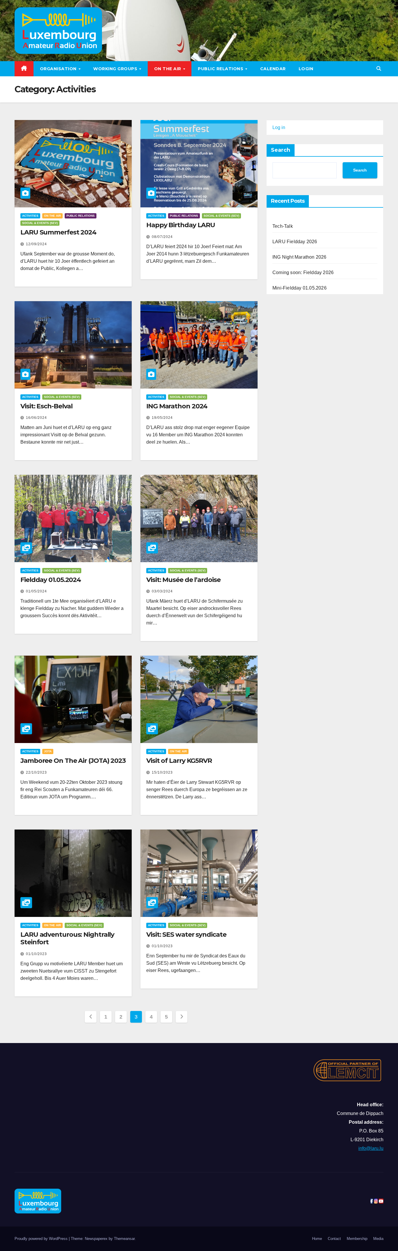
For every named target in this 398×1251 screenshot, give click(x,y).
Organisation (59, 68)
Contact (334, 1238)
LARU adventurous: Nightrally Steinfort (67, 938)
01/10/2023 (36, 954)
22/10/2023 (36, 772)
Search (280, 150)
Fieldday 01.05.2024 (50, 580)
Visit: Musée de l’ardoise (183, 580)
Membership (357, 1238)
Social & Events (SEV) (40, 223)
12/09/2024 (36, 244)
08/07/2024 (162, 237)
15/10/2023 (162, 772)
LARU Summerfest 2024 (58, 232)
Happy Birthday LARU (180, 225)
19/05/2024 (162, 418)
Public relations (221, 68)
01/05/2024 (36, 591)
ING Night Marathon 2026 (299, 257)
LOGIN (306, 68)
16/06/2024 (36, 418)
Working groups (116, 68)
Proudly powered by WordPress (42, 1238)
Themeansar (124, 1238)
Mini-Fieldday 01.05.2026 (299, 287)
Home (317, 1238)
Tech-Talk (282, 226)
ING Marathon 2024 (176, 406)
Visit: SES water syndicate (186, 934)
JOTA (48, 751)
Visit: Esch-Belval (46, 406)
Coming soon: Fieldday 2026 (303, 272)
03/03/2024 (162, 591)
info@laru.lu (370, 1148)
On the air (168, 68)
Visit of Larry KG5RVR (179, 761)
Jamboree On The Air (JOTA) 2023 (73, 761)
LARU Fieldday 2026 (294, 241)
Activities (30, 215)
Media (378, 1238)
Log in (278, 127)
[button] (378, 68)
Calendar (273, 68)
